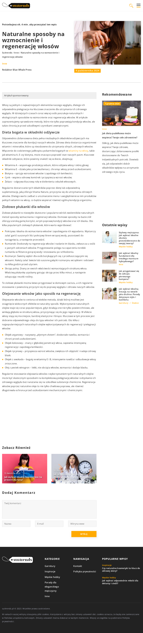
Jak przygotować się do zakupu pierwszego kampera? (129, 275)
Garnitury (50, 566)
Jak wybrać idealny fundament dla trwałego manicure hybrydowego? (128, 257)
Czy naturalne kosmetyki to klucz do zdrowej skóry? (121, 569)
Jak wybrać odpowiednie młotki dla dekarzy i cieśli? (120, 582)
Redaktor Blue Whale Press (17, 70)
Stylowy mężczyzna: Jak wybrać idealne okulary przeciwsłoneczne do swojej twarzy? (129, 238)
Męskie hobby (52, 577)
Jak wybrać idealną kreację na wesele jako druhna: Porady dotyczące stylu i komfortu (129, 294)
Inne (4, 63)
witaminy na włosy (78, 150)
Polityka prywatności (84, 571)
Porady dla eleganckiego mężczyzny (52, 586)
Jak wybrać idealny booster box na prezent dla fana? (23, 478)
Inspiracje (50, 571)
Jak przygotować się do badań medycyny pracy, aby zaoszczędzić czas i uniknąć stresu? (72, 477)
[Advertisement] (49, 418)
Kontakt (77, 566)
